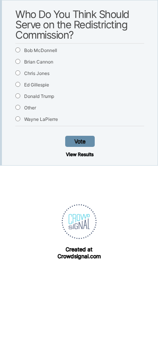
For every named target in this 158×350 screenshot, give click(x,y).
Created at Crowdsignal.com (79, 252)
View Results (80, 154)
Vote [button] (80, 141)
